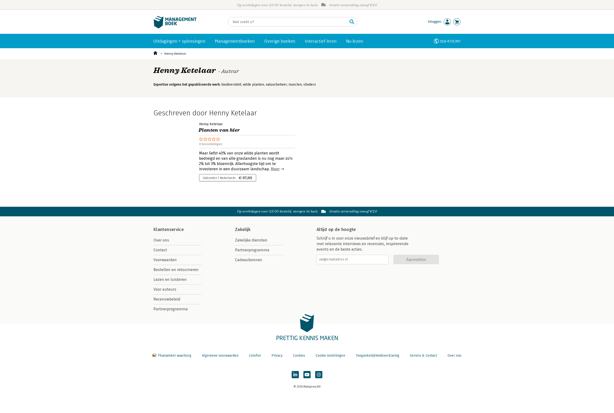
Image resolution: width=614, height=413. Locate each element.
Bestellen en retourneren (176, 269)
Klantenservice (169, 229)
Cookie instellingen (330, 356)
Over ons (161, 240)
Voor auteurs (165, 289)
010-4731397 (450, 41)
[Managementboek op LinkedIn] (295, 374)
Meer (275, 169)
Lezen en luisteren (170, 279)
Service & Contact (423, 356)
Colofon (255, 356)
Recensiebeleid (167, 299)
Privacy (277, 356)
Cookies (299, 356)
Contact (160, 250)
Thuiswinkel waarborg (174, 356)
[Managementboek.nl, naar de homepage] (175, 27)
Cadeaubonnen (248, 260)
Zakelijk (242, 229)
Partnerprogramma (171, 309)
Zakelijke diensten (251, 240)
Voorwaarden (165, 260)
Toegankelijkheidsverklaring (377, 356)
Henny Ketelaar (175, 53)
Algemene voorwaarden (220, 356)
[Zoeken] (352, 22)
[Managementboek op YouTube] (307, 374)
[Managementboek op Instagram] (318, 374)
